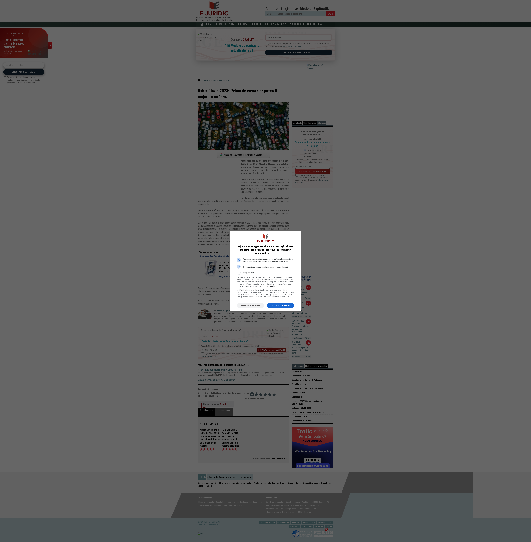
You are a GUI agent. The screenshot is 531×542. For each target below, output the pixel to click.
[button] (265, 273)
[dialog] (265, 271)
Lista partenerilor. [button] (269, 286)
